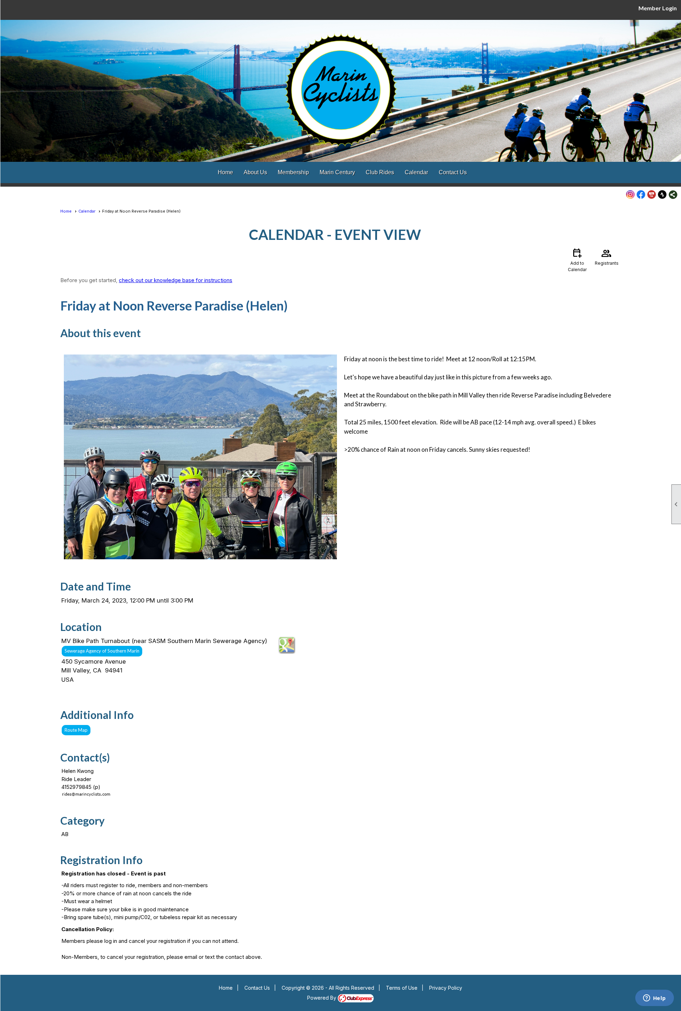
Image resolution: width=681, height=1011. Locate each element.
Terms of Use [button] (401, 988)
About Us (255, 172)
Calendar (416, 172)
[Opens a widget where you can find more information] (654, 998)
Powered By (322, 998)
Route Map (76, 730)
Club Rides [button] (380, 172)
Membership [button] (293, 172)
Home (225, 172)
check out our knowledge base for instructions (175, 280)
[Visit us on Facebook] (641, 194)
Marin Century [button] (337, 172)
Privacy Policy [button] (445, 988)
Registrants (607, 256)
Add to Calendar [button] (577, 259)
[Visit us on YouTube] (651, 194)
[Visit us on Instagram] (630, 194)
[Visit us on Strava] (662, 194)
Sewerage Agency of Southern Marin (102, 651)
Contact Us (453, 172)
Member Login (657, 8)
